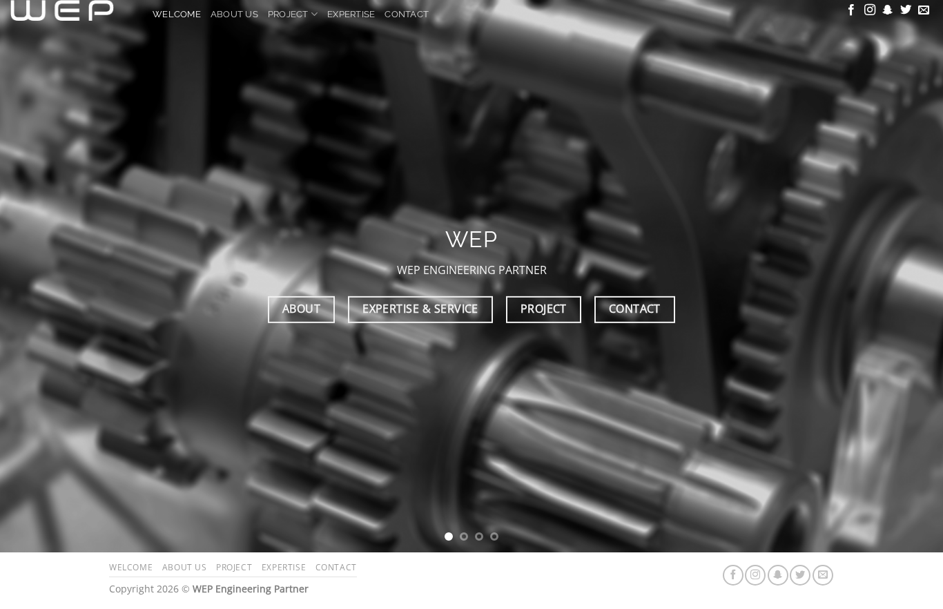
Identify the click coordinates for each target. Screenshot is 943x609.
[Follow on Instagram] (869, 10)
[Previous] (36, 276)
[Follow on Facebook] (851, 10)
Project (288, 14)
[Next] (906, 276)
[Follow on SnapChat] (887, 10)
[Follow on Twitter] (905, 10)
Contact (407, 14)
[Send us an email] (923, 10)
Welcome (177, 14)
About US (234, 14)
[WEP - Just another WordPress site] (71, 10)
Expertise (351, 14)
